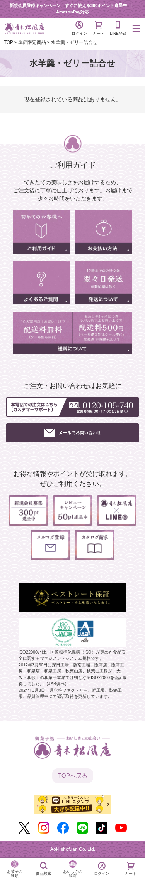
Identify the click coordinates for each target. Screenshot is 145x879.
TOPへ (72, 775)
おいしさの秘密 (72, 873)
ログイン (79, 33)
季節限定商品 (32, 42)
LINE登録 (118, 33)
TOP (8, 42)
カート (98, 33)
